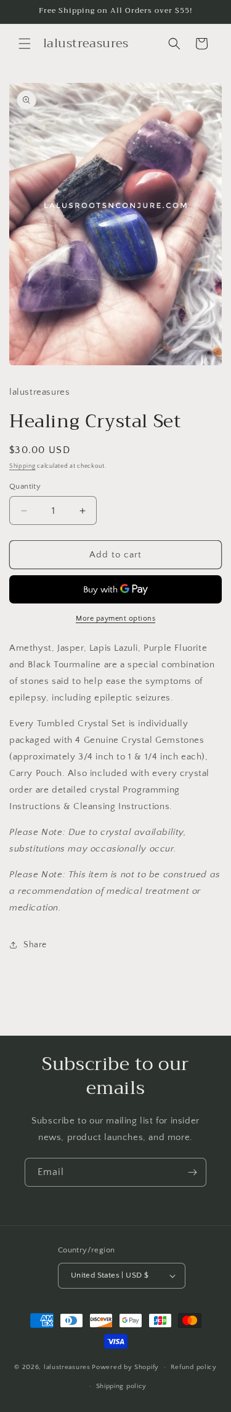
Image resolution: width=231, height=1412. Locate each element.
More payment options (115, 619)
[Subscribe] (192, 1172)
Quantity (25, 486)
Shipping (22, 466)
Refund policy (194, 1367)
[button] (24, 43)
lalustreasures (67, 1367)
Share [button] (35, 945)
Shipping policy (121, 1386)
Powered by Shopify (125, 1367)
